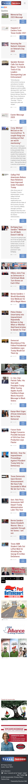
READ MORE (23, 21)
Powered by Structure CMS (19, 781)
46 (21, 578)
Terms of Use (5, 779)
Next (3, 581)
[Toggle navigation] (25, 3)
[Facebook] (2, 773)
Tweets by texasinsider (8, 699)
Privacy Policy (18, 777)
